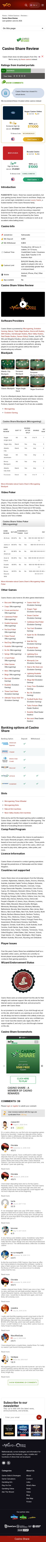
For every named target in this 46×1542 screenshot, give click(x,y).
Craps (6, 606)
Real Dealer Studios (8, 336)
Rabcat (10, 331)
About (28, 1475)
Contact (29, 1479)
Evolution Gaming (11, 413)
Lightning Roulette (34, 673)
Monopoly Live (32, 660)
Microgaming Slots (11, 805)
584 (38, 154)
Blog (28, 1495)
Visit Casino (32, 139)
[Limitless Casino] (9, 1431)
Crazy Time (31, 686)
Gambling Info (7, 1482)
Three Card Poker (11, 691)
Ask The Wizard (8, 1492)
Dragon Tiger (32, 609)
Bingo (6, 674)
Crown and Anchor (11, 610)
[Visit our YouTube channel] (4, 1463)
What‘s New (31, 1485)
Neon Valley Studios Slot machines (17, 813)
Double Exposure (11, 623)
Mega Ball (30, 680)
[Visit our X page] (8, 1463)
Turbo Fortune (32, 705)
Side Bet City (32, 641)
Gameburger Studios (19, 334)
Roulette (7, 646)
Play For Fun (6, 1485)
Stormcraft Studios (37, 331)
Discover (12, 768)
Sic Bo (6, 650)
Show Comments (13, 83)
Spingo (7, 654)
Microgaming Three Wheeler (15, 801)
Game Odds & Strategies (11, 1475)
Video (28, 1492)
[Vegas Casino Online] (23, 1431)
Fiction (28, 1502)
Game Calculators (8, 1479)
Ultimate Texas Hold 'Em (13, 698)
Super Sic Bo (32, 635)
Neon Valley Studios (35, 334)
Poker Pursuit (9, 636)
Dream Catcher (33, 615)
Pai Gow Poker (10, 629)
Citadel (11, 752)
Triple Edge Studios (21, 331)
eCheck (12, 776)
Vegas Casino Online (33, 111)
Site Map (29, 1498)
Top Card (30, 628)
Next (42, 1066)
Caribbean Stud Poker (35, 622)
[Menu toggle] (42, 5)
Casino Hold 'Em (33, 602)
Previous (4, 1066)
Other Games (9, 664)
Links (28, 1482)
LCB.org (23, 1114)
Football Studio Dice (34, 699)
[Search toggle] (26, 5)
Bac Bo (29, 693)
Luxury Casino (36, 200)
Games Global (22, 336)
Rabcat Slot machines (12, 809)
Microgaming (28, 329)
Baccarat (7, 602)
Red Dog (7, 642)
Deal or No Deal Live (35, 667)
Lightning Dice (32, 654)
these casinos (26, 59)
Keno (6, 671)
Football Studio (32, 648)
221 (38, 114)
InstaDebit (12, 784)
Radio (28, 1489)
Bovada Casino (33, 152)
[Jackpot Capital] (37, 1431)
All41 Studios (6, 334)
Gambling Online (8, 1489)
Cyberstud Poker (11, 617)
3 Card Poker (9, 658)
